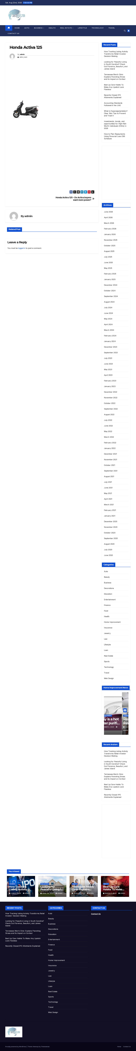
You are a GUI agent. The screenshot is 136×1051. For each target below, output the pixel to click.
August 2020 (109, 544)
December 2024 (110, 285)
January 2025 (109, 279)
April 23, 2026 (80, 893)
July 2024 (108, 307)
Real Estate (66, 28)
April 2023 (108, 375)
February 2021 (110, 510)
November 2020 (111, 527)
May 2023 (108, 369)
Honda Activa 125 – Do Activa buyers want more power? (73, 198)
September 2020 (111, 538)
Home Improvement (112, 622)
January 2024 (110, 341)
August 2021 (109, 476)
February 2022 (110, 443)
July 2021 (108, 482)
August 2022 (109, 414)
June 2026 (108, 212)
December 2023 (110, 347)
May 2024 (108, 319)
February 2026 (110, 229)
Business (38, 28)
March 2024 (109, 330)
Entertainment (110, 599)
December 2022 (110, 392)
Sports (107, 661)
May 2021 (108, 493)
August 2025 (109, 251)
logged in (21, 248)
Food (106, 611)
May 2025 (108, 268)
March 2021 (109, 505)
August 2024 (109, 302)
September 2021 (111, 471)
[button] (125, 31)
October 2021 (109, 465)
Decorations (109, 588)
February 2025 (110, 274)
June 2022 (108, 426)
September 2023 (111, 353)
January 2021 (109, 516)
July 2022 (108, 420)
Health (52, 28)
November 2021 (110, 459)
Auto (26, 28)
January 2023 (109, 386)
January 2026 (110, 234)
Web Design (109, 678)
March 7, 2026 (111, 893)
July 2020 (108, 550)
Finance (107, 605)
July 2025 (108, 257)
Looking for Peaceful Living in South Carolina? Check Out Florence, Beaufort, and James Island (24, 923)
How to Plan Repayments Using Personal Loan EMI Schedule (114, 136)
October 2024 (109, 291)
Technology (98, 28)
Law (105, 639)
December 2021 (110, 454)
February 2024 (110, 336)
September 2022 (111, 409)
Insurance (108, 628)
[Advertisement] (52, 80)
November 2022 (110, 398)
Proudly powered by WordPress (16, 1046)
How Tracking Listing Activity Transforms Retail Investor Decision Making (116, 53)
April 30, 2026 (48, 893)
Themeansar (45, 1046)
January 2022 (109, 448)
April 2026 (108, 217)
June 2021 (108, 488)
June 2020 (108, 555)
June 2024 (108, 313)
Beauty (107, 577)
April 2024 (108, 324)
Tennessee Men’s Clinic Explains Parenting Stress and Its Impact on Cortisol (114, 76)
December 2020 (110, 521)
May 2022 (108, 431)
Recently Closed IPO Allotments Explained (22, 946)
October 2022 (109, 403)
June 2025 (108, 262)
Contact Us (13, 33)
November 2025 (110, 240)
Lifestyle (82, 28)
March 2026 (109, 223)
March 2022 (109, 437)
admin (22, 54)
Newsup (36, 1046)
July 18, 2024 (112, 727)
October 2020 (109, 533)
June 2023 (108, 364)
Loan (106, 650)
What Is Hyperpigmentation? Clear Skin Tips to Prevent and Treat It (116, 113)
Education (108, 594)
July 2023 (108, 358)
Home (17, 28)
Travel (111, 28)
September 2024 (111, 296)
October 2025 (109, 246)
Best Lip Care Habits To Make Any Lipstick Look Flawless (114, 87)
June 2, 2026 (16, 893)
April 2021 (108, 499)
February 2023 (110, 381)
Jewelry (107, 633)
